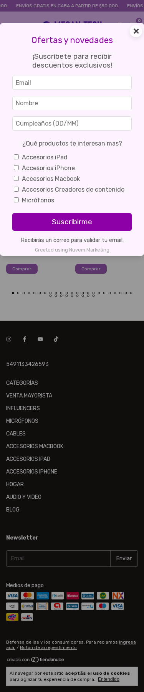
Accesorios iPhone (48, 168)
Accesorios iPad (45, 157)
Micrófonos (38, 200)
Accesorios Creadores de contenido (73, 189)
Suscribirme (72, 221)
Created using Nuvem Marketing (72, 250)
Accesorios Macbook (51, 178)
